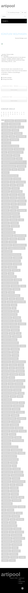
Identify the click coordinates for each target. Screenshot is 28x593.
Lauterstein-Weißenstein (10, 343)
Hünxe (12, 298)
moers (4, 377)
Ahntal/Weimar (14, 124)
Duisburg (5, 210)
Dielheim (13, 198)
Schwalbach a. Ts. (17, 475)
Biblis (14, 169)
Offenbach (21, 418)
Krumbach (6, 330)
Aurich (5, 136)
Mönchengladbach (8, 380)
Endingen (13, 220)
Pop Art (14, 431)
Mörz (4, 384)
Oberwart (15, 415)
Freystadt (12, 242)
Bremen (20, 185)
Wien (11, 532)
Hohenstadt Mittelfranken (11, 295)
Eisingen (5, 220)
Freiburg (13, 239)
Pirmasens (19, 428)
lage (18, 333)
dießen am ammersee (9, 201)
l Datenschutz (21, 581)
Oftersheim (15, 421)
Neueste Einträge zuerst (21, 38)
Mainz (12, 368)
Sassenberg (18, 472)
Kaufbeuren (6, 308)
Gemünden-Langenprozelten (11, 254)
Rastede (18, 437)
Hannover (6, 286)
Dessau (21, 194)
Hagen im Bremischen (9, 276)
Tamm (21, 497)
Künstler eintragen (7, 77)
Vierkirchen (6, 516)
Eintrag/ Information (7, 79)
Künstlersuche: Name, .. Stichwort (10, 86)
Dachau (5, 194)
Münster (5, 396)
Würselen (5, 557)
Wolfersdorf (17, 544)
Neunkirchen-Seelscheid (10, 403)
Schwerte (16, 478)
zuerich (5, 560)
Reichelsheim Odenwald (10, 447)
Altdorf (13, 127)
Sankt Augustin (7, 472)
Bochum (5, 182)
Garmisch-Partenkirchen (16, 248)
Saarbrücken (6, 469)
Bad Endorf (14, 139)
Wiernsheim (19, 532)
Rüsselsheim (6, 466)
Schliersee (6, 475)
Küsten (12, 333)
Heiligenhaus (7, 289)
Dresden (14, 207)
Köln (16, 311)
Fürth (4, 248)
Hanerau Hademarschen (10, 283)
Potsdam (22, 431)
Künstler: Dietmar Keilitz (8, 54)
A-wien (12, 136)
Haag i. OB (16, 270)
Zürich (12, 560)
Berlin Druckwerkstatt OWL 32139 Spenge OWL (13, 162)
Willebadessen (7, 541)
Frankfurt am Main (8, 232)
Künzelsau (15, 330)
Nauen (13, 396)
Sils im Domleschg (18, 481)
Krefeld (18, 321)
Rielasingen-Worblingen (10, 459)
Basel (4, 152)
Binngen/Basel (7, 179)
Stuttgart (6, 497)
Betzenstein (6, 169)
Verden (19, 513)
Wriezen (5, 554)
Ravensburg (6, 440)
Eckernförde (6, 216)
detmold (5, 198)
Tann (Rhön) (6, 500)
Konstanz (17, 317)
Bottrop (5, 185)
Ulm (4, 510)
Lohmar (15, 355)
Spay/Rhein (14, 491)
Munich (21, 393)
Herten (11, 292)
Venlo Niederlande (8, 513)
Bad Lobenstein (7, 149)
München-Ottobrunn (9, 393)
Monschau (20, 380)
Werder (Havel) (7, 529)
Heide (23, 286)
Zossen (22, 557)
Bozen (13, 185)
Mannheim (20, 368)
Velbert (10, 510)
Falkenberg (9, 121)
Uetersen (21, 507)
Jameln (10, 302)
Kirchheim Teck (7, 311)
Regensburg (6, 444)
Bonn (12, 182)
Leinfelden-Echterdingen (10, 346)
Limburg (15, 352)
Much (10, 384)
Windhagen (6, 544)
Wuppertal (14, 554)
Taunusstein (16, 500)
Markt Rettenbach (8, 371)
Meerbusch (20, 371)
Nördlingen (6, 409)
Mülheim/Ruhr (7, 390)
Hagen (11, 273)
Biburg (21, 169)
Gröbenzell (12, 267)
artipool (8, 6)
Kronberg (22, 324)
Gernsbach (17, 257)
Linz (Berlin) (6, 355)
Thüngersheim (7, 503)
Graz (4, 267)
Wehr (12, 519)
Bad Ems (5, 139)
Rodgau (13, 462)
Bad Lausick (6, 143)
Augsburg (18, 133)
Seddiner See (6, 481)
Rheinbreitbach (16, 450)
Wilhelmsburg (16, 535)
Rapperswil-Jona (7, 437)
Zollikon (14, 557)
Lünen (21, 365)
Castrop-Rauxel (16, 191)
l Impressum (21, 578)
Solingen (5, 488)
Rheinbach (6, 450)
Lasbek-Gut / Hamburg (9, 339)
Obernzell (20, 412)
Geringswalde (7, 257)
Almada (5, 127)
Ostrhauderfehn (8, 428)
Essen (21, 220)
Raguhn (12, 434)
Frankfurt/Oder (20, 235)
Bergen (16, 155)
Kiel (14, 308)
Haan (4, 273)
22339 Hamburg (20, 121)
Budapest (15, 188)
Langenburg (6, 336)
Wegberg (5, 519)
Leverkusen (15, 349)
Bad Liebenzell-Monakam (10, 146)
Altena (21, 127)
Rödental (5, 462)
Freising (21, 239)
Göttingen (17, 264)
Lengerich (6, 349)
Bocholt (17, 179)
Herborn (16, 289)
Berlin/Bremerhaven (9, 166)
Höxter (5, 298)
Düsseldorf (21, 210)
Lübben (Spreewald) (18, 362)
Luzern (5, 368)
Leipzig (23, 346)
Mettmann (14, 374)
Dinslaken (6, 204)
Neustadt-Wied (7, 406)
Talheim (14, 497)
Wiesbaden (6, 535)
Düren (13, 210)
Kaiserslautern (19, 302)
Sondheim (14, 488)
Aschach (15, 130)
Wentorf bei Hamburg (9, 525)
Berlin (19, 158)
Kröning (5, 327)
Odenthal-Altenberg (9, 418)
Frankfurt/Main (7, 235)
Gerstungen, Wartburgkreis (11, 261)
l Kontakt (20, 583)
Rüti (14, 466)
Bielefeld (5, 172)
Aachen (5, 124)
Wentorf (12, 522)
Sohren (19, 484)
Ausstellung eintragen (14, 12)
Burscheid (6, 191)
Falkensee (14, 223)
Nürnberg (16, 409)
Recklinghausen (18, 440)
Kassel (14, 305)
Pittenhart (6, 431)
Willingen (17, 541)
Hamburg (18, 280)
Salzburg (16, 469)
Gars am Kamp (7, 251)
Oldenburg (14, 425)
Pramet (5, 434)
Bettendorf (21, 166)
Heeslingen (15, 286)
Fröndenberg (7, 245)
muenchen (19, 384)
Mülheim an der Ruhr (17, 387)
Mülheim (5, 387)
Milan (21, 374)
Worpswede (6, 551)
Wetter (5, 532)
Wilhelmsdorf (7, 538)
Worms (15, 548)
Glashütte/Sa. (7, 264)
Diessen (21, 198)
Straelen (14, 494)
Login (24, 12)
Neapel (20, 396)
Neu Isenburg (7, 399)
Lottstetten (6, 362)
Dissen (14, 204)
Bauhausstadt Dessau (15, 152)
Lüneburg (13, 365)
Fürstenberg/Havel (19, 245)
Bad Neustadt (19, 149)
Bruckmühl (6, 188)
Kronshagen (14, 327)
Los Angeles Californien (10, 358)
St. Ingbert (6, 494)
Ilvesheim (19, 298)
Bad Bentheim (21, 136)
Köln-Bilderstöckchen (9, 314)
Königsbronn (7, 317)
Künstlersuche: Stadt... (7, 96)
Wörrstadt (16, 551)
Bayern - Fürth (7, 155)
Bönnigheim (20, 182)
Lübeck (5, 365)
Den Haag (13, 194)
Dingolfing (21, 201)
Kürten (5, 333)
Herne (4, 292)
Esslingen (5, 223)
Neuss (21, 403)
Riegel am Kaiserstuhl (9, 456)
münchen (17, 390)
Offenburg (6, 421)
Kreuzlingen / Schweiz (9, 324)
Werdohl (17, 529)
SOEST (12, 484)
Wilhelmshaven (19, 538)
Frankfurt (15, 226)
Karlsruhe (6, 305)
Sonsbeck (5, 491)
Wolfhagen (6, 548)
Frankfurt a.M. (7, 229)
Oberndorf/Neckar (8, 412)
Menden (5, 374)
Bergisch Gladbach (8, 158)
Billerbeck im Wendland (10, 175)
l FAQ (19, 579)
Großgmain (6, 270)
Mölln (12, 377)
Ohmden (5, 425)
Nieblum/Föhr (18, 406)
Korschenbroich (8, 321)
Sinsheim (5, 484)
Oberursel (6, 415)
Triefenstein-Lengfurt (9, 507)
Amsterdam (6, 130)
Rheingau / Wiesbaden (9, 453)
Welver (5, 522)
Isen (4, 302)
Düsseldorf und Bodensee (10, 213)
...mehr (14, 61)
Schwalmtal (6, 478)
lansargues (16, 336)
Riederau (21, 453)
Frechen (5, 239)
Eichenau (16, 216)
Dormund (22, 204)
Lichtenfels (6, 352)
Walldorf (16, 516)
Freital (5, 242)
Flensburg (6, 226)
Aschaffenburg (7, 133)
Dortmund (6, 207)
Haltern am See (7, 280)
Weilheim (20, 519)
